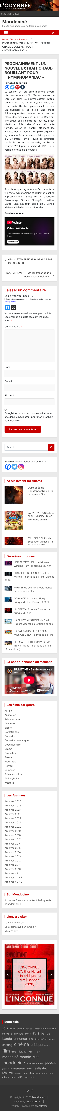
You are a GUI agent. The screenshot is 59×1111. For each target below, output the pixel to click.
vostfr (32, 1077)
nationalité (32, 1063)
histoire (22, 1051)
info (38, 1052)
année (28, 1034)
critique (37, 1045)
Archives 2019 (13, 830)
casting (7, 1045)
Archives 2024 (13, 809)
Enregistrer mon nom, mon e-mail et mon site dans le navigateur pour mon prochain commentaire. (29, 417)
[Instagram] (21, 467)
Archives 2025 (13, 805)
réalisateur (41, 1068)
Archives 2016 (13, 843)
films (13, 1051)
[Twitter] (12, 87)
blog (31, 1038)
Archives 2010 (13, 869)
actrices (37, 1029)
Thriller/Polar (12, 778)
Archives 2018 (13, 835)
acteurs (20, 1028)
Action (8, 710)
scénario (18, 1073)
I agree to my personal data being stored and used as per (28, 300)
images (31, 1052)
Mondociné (14, 21)
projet (29, 1068)
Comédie (10, 736)
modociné (10, 1057)
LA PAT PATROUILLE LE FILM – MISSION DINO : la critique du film (41, 492)
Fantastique (11, 753)
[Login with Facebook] (7, 307)
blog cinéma (41, 1039)
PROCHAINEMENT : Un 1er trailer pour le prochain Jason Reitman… (28, 274)
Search (51, 447)
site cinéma (34, 1073)
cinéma (21, 1044)
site (25, 1073)
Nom (7, 367)
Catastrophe (12, 731)
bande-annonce (14, 1039)
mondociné (13, 1062)
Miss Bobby (11, 930)
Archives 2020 (13, 826)
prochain (5, 1069)
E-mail (8, 381)
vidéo (20, 1077)
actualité (51, 1028)
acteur (12, 1029)
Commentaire (13, 326)
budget (52, 1039)
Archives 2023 (13, 813)
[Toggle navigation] (6, 32)
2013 (5, 1028)
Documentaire (13, 744)
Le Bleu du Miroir (14, 922)
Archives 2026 (13, 801)
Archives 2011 (12, 864)
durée (47, 1045)
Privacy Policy (10, 301)
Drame (8, 748)
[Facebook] (7, 87)
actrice (29, 1029)
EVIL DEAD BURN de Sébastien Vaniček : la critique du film (40, 517)
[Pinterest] (17, 87)
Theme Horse (34, 1101)
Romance (10, 770)
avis (35, 1033)
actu (43, 1028)
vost (26, 1077)
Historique (10, 761)
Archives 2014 (13, 852)
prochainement (17, 1068)
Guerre (8, 757)
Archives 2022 (13, 818)
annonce (17, 1033)
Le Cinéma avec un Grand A (20, 926)
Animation (10, 714)
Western (9, 782)
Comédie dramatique (17, 740)
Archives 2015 (13, 847)
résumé (7, 1073)
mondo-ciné (29, 1057)
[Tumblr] (22, 87)
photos (50, 1063)
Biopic (8, 727)
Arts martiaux (12, 719)
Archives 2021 (13, 822)
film (6, 1051)
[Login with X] (13, 307)
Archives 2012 (13, 860)
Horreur (9, 765)
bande (45, 1033)
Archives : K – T (13, 877)
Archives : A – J (13, 873)
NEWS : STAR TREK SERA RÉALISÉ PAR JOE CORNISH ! (30, 261)
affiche (5, 1034)
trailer (13, 1077)
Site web (10, 395)
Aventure (10, 723)
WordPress (41, 1105)
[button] (19, 1001)
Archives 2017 (13, 839)
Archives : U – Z (14, 881)
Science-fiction (13, 774)
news (40, 1063)
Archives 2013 (13, 856)
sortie (44, 1073)
